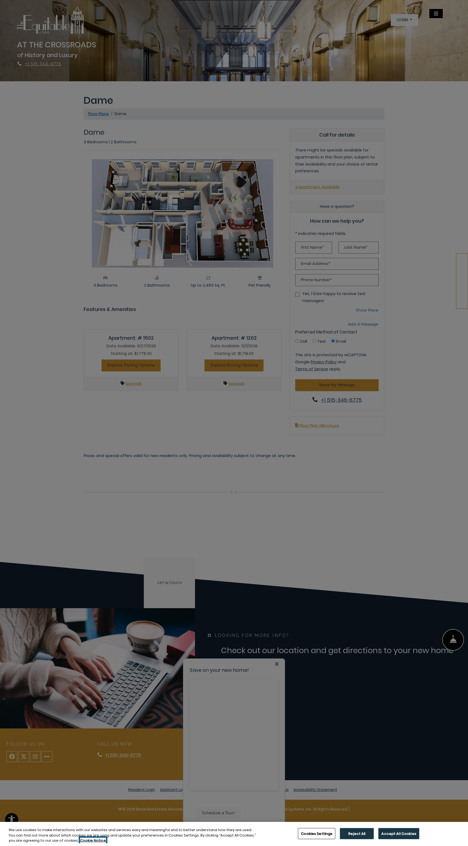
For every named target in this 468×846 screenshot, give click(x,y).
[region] (234, 834)
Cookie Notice (93, 840)
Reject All (356, 833)
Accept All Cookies (398, 833)
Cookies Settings (316, 833)
